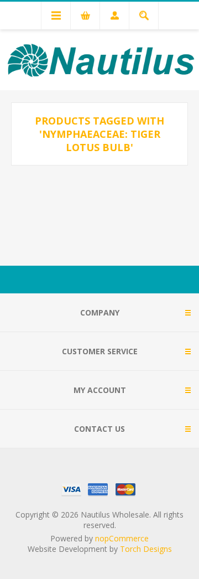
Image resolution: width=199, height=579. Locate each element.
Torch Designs (146, 549)
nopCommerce (122, 538)
